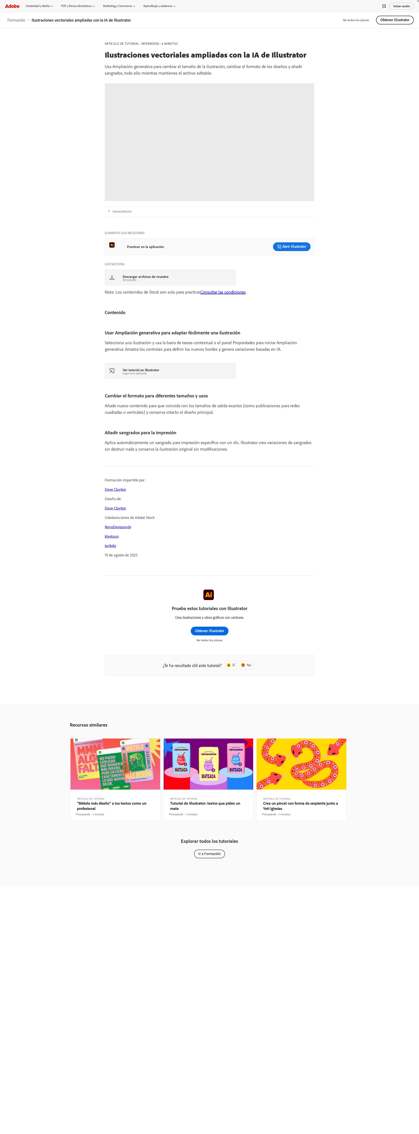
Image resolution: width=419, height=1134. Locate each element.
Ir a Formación (209, 853)
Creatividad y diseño (38, 6)
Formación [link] (16, 20)
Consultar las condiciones (223, 292)
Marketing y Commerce (117, 6)
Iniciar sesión (401, 6)
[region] (115, 779)
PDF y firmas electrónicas (76, 6)
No (249, 665)
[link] (16, 20)
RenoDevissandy (118, 526)
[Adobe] (12, 6)
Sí (233, 665)
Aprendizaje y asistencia (157, 6)
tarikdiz (110, 545)
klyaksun (112, 536)
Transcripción (122, 211)
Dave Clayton (115, 489)
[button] (384, 6)
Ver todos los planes (356, 20)
